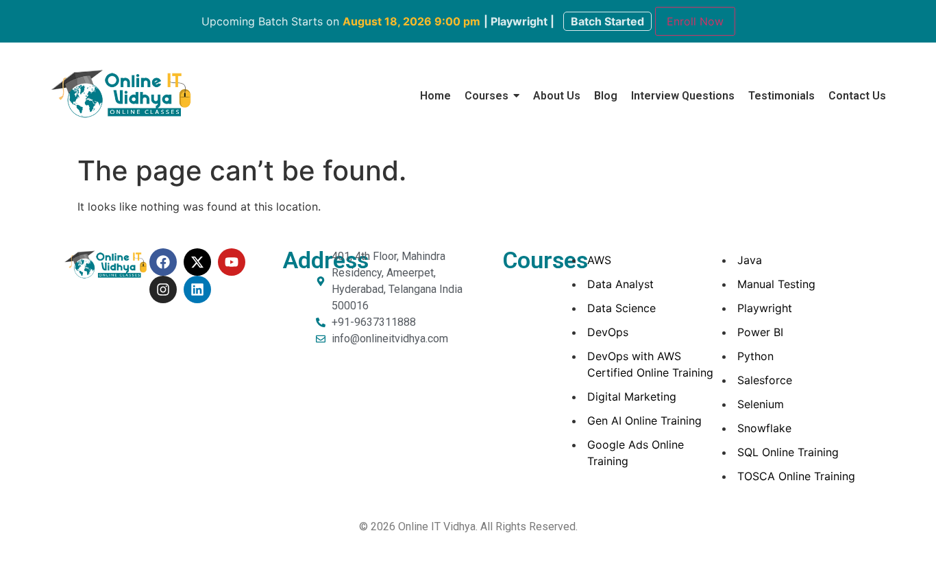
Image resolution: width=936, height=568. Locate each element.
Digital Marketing (631, 396)
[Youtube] (231, 262)
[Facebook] (163, 262)
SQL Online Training (788, 452)
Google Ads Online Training (635, 453)
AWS (599, 260)
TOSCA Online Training (796, 476)
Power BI (760, 332)
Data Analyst (620, 284)
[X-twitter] (197, 262)
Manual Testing (776, 284)
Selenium (760, 404)
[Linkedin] (197, 289)
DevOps (607, 332)
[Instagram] (163, 289)
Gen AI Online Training (644, 420)
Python (755, 356)
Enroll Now (695, 21)
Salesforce (764, 380)
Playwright (764, 308)
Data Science (621, 308)
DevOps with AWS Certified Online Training (650, 364)
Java (749, 260)
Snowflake (764, 428)
